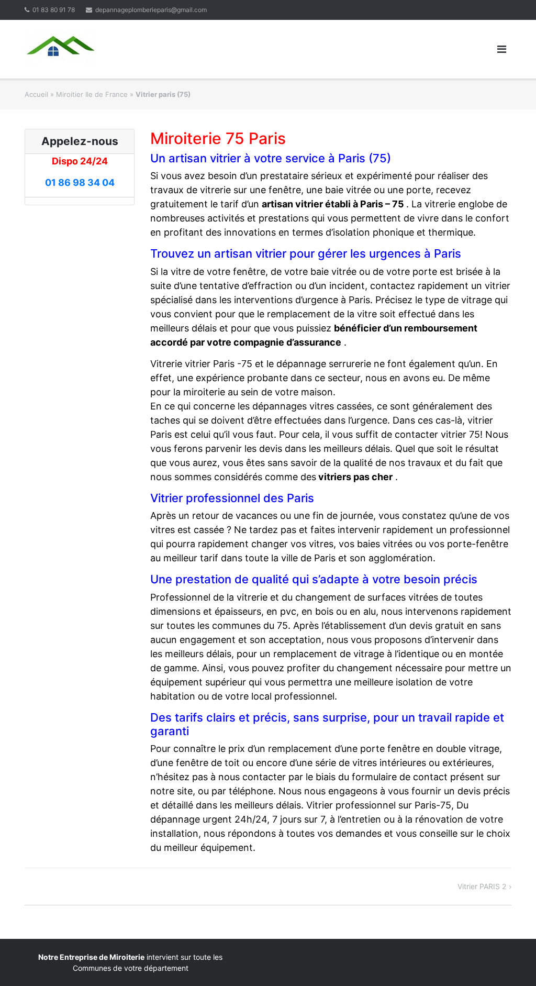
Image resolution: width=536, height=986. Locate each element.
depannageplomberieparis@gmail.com (151, 10)
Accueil (36, 94)
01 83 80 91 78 (53, 10)
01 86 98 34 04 (80, 182)
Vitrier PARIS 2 (481, 886)
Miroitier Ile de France (92, 94)
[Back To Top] (510, 961)
